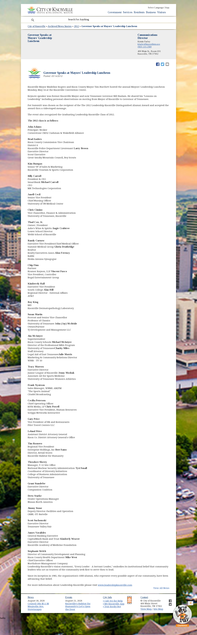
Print (167, 8)
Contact (144, 597)
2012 (76, 26)
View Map (146, 609)
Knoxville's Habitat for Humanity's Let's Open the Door (77, 606)
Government (115, 12)
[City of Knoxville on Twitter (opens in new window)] (169, 603)
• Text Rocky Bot (112, 606)
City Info (107, 597)
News (31, 597)
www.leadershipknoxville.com (115, 585)
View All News (161, 588)
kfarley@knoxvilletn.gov (149, 44)
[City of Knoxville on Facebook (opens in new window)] (169, 600)
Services (127, 12)
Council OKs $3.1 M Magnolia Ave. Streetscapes (38, 606)
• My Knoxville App (113, 603)
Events (68, 597)
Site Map (158, 609)
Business (151, 12)
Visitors (161, 12)
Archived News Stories (60, 26)
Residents (139, 12)
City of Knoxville (36, 26)
